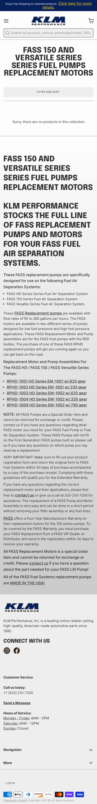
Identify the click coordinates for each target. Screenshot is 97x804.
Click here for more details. (67, 5)
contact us (24, 495)
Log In (10, 783)
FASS (8, 518)
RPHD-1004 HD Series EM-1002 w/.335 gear (47, 399)
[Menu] (7, 20)
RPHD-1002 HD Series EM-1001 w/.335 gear (46, 387)
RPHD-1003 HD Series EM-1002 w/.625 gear (47, 393)
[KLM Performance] (48, 21)
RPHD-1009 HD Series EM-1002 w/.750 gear (47, 405)
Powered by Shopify (15, 800)
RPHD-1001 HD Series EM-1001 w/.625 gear (46, 381)
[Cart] (89, 20)
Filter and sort (48, 91)
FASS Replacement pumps (38, 313)
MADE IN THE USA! (27, 583)
